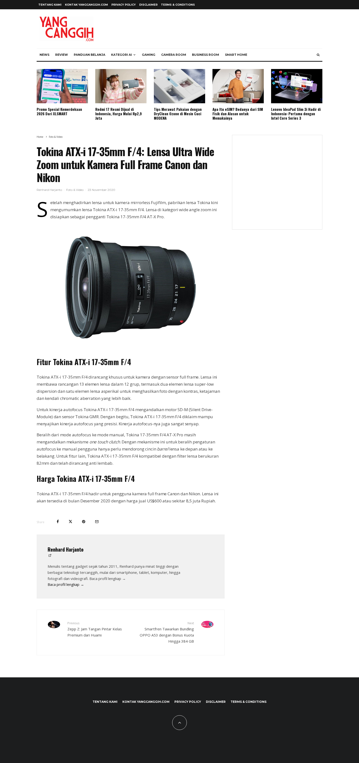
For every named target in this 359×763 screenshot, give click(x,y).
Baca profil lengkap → (66, 584)
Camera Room (173, 55)
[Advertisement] (277, 185)
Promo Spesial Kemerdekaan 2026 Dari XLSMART (59, 111)
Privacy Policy (123, 4)
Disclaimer (148, 4)
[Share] (58, 521)
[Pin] (83, 521)
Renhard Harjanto (49, 190)
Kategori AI (121, 55)
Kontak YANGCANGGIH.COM (86, 4)
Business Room (205, 55)
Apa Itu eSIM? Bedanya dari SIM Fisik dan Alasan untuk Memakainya (237, 113)
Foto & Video (75, 190)
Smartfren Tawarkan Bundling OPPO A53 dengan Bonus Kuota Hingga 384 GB (167, 632)
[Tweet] (70, 521)
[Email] (97, 521)
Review (61, 55)
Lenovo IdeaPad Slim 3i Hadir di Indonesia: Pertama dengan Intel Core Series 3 (296, 113)
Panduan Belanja (89, 55)
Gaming (148, 55)
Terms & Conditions (178, 4)
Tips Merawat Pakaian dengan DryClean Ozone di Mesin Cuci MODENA (178, 113)
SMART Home (236, 55)
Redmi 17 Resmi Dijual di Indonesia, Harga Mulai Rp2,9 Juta (118, 113)
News (44, 55)
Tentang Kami (50, 4)
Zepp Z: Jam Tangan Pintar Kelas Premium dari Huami (94, 629)
